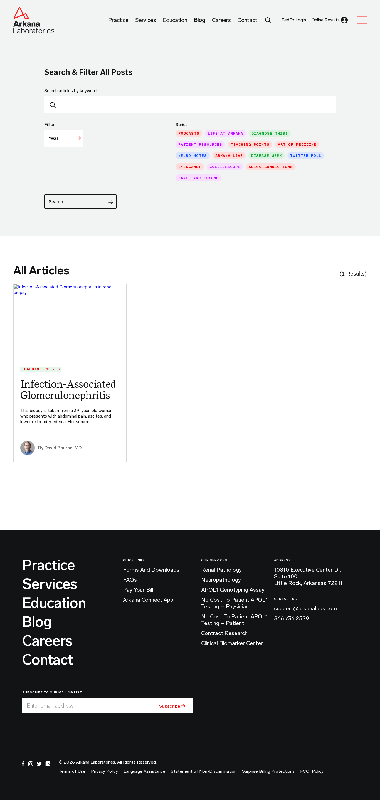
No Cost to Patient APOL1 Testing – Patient (234, 619)
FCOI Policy (312, 771)
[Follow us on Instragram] (30, 764)
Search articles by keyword (70, 90)
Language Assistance (144, 771)
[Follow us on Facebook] (23, 764)
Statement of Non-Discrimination (203, 771)
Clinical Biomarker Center (232, 643)
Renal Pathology (221, 569)
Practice (48, 565)
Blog (36, 622)
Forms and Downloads (151, 569)
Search (56, 201)
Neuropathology (221, 579)
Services (49, 584)
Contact (47, 660)
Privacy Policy (104, 771)
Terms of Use (72, 771)
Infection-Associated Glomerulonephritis (68, 389)
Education (54, 603)
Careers (47, 641)
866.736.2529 (291, 618)
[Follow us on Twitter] (39, 764)
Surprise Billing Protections (268, 771)
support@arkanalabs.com (305, 608)
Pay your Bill (138, 589)
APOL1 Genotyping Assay (233, 589)
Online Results (326, 20)
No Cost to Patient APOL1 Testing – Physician (234, 603)
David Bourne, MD (63, 447)
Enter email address (50, 705)
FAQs (130, 579)
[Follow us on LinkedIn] (48, 764)
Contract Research (224, 633)
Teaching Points (40, 369)
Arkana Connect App (148, 599)
